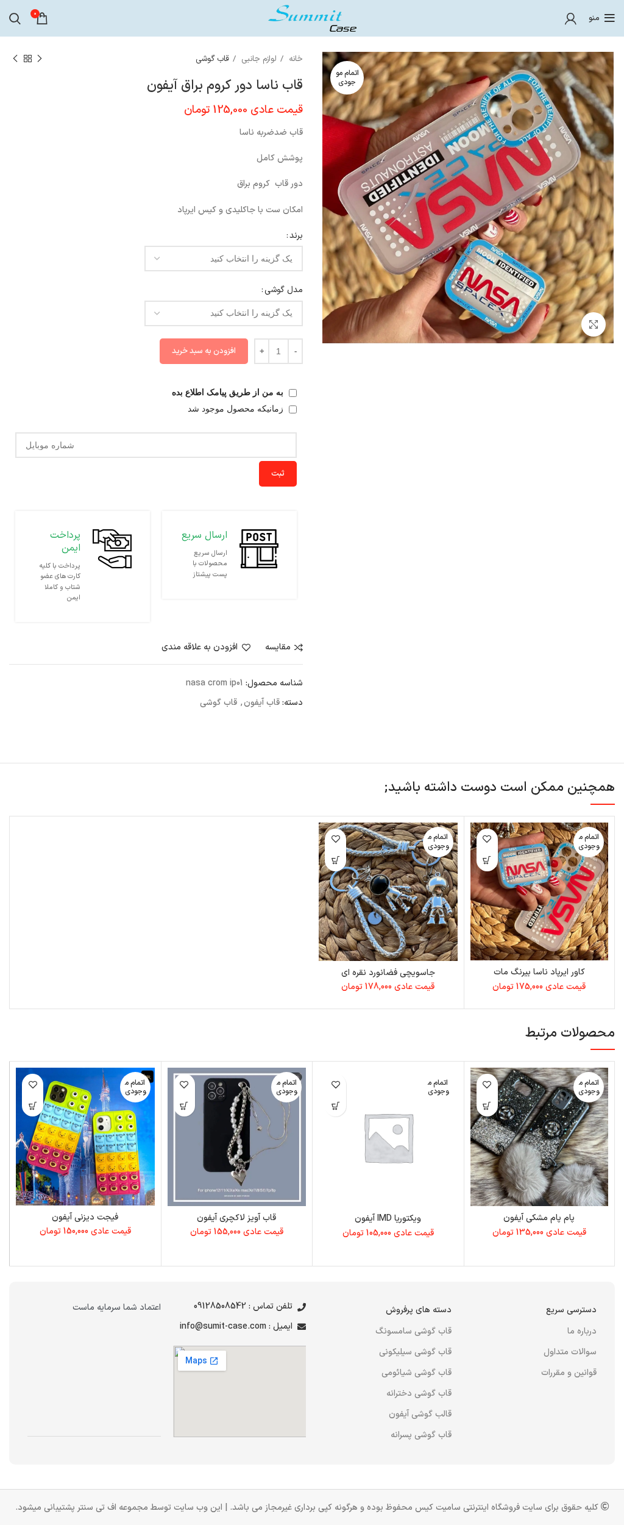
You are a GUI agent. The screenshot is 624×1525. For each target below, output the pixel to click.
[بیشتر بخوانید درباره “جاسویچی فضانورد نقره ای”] (335, 860)
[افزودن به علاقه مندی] (487, 839)
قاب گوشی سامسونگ (413, 1331)
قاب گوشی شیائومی (416, 1372)
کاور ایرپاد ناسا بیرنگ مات (539, 972)
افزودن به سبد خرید (204, 351)
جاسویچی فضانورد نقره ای (388, 972)
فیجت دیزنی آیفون (85, 1217)
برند (296, 235)
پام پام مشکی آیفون (539, 1218)
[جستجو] (15, 18)
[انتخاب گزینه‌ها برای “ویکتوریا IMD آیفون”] (335, 1105)
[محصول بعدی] (15, 59)
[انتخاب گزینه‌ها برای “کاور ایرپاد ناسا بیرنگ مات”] (487, 860)
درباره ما (582, 1331)
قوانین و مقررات (569, 1372)
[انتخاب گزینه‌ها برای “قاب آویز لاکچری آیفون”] (184, 1105)
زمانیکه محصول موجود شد (237, 408)
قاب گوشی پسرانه (421, 1435)
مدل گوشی (283, 290)
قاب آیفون (262, 702)
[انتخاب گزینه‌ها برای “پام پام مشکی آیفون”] (487, 1105)
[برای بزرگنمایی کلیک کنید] (593, 324)
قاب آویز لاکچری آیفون (236, 1218)
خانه (294, 59)
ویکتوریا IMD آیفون (388, 1218)
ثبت (278, 474)
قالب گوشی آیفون (420, 1414)
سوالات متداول (570, 1352)
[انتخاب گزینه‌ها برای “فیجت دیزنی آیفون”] (32, 1105)
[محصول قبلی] (40, 59)
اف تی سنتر (96, 1507)
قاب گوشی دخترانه (419, 1393)
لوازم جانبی (258, 59)
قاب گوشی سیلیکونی (415, 1352)
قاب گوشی (212, 59)
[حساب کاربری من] (571, 18)
